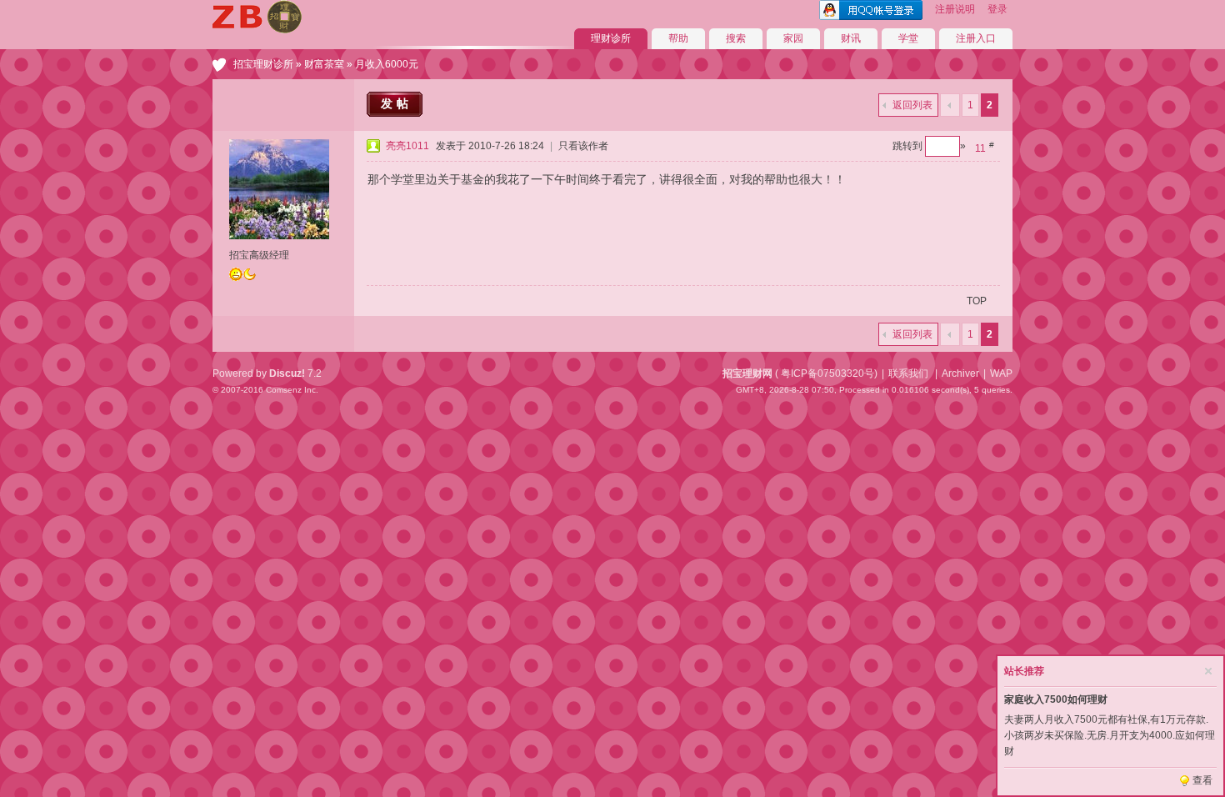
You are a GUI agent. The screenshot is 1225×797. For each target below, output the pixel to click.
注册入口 (976, 38)
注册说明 (955, 9)
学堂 (908, 38)
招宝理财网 (747, 373)
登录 (998, 9)
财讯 (851, 38)
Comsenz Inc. (292, 389)
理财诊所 (611, 38)
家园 (793, 38)
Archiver (960, 373)
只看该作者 (583, 146)
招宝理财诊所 (263, 64)
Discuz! (287, 373)
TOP (977, 301)
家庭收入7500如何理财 (1056, 699)
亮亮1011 (407, 146)
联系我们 (908, 373)
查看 (1202, 780)
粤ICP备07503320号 (827, 373)
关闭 (1208, 671)
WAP (1001, 373)
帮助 (678, 38)
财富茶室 (324, 64)
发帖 (396, 103)
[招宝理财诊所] (257, 30)
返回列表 (912, 105)
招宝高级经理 (259, 255)
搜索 (736, 38)
